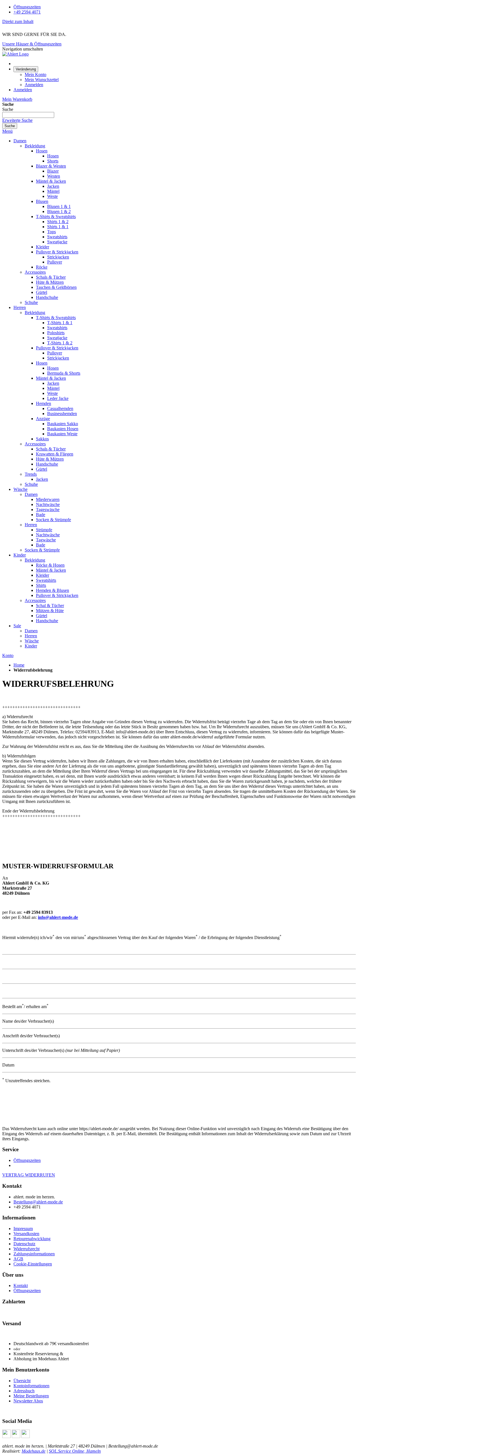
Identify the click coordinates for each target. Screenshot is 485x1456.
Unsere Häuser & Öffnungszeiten (31, 44)
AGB (18, 1258)
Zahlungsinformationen (34, 1253)
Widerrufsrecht (26, 1248)
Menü (7, 131)
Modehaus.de (33, 1451)
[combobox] (28, 115)
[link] (25, 69)
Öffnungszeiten (27, 6)
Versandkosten (26, 1233)
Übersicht (22, 1380)
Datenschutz (24, 1243)
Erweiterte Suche (17, 120)
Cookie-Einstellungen (32, 1264)
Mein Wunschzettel (42, 79)
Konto (7, 655)
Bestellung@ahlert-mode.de (38, 1201)
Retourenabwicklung (32, 1238)
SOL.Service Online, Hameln (75, 1451)
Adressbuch (24, 1390)
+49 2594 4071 (27, 12)
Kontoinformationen (31, 1385)
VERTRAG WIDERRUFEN (28, 1175)
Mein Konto (35, 74)
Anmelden (34, 84)
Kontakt (20, 1285)
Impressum (23, 1228)
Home (18, 665)
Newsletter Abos (28, 1400)
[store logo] (15, 54)
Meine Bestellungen (31, 1395)
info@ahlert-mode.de (58, 917)
